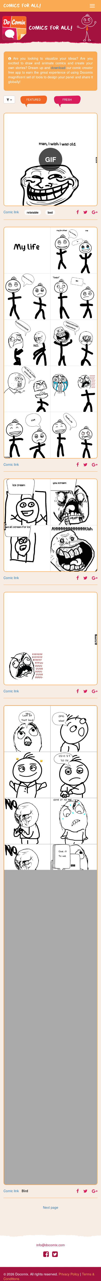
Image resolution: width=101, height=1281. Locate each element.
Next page (50, 1207)
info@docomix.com (50, 1245)
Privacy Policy (69, 1274)
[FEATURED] (33, 106)
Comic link (11, 212)
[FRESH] (67, 106)
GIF (50, 159)
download (58, 67)
